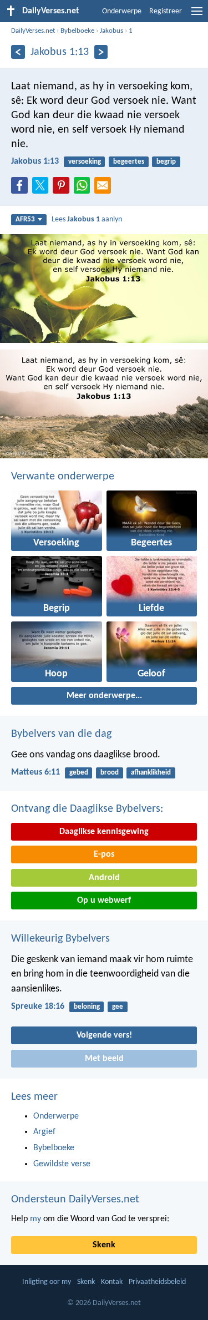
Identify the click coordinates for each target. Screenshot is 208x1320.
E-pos (104, 854)
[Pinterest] (63, 188)
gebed (78, 772)
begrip (166, 161)
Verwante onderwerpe (62, 476)
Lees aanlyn (87, 219)
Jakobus (111, 30)
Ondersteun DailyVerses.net (75, 1199)
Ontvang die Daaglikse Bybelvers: (87, 809)
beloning (87, 1006)
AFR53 (25, 219)
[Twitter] (42, 188)
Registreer (165, 11)
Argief (44, 1131)
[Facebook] (21, 188)
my (35, 1219)
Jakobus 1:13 (35, 161)
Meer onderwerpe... (104, 695)
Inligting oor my (46, 1282)
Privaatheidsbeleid (157, 1282)
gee (117, 1006)
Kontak (112, 1282)
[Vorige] (18, 52)
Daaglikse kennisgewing (104, 831)
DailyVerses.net (33, 30)
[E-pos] (104, 188)
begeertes (128, 161)
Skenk (104, 1245)
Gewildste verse (61, 1164)
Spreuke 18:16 (37, 1006)
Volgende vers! (104, 1035)
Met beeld (104, 1058)
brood (109, 772)
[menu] (197, 15)
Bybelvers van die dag (61, 734)
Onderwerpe (121, 11)
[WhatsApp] (84, 186)
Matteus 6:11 (35, 772)
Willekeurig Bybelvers (60, 938)
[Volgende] (101, 52)
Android (104, 877)
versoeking (84, 161)
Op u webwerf (104, 900)
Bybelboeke (77, 30)
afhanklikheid (151, 772)
